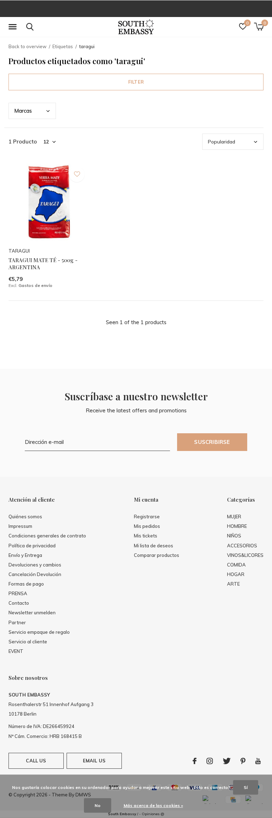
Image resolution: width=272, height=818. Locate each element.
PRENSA (17, 593)
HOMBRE (237, 526)
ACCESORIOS (242, 545)
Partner (17, 622)
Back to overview (27, 46)
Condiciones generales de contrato (47, 535)
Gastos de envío (35, 285)
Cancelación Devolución (34, 574)
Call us (36, 760)
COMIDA (236, 565)
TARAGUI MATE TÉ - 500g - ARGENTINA (43, 263)
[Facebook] (195, 761)
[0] (259, 26)
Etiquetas (62, 46)
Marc (23, 110)
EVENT (15, 651)
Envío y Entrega (25, 555)
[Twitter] (227, 761)
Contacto (18, 603)
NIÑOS (234, 535)
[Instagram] (209, 761)
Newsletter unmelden (32, 612)
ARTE (233, 584)
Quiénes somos (25, 516)
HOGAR (235, 574)
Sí (246, 787)
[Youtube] (258, 761)
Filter (136, 82)
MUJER (234, 516)
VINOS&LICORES (245, 555)
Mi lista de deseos (153, 545)
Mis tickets (145, 535)
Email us (94, 760)
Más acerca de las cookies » (153, 805)
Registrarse (147, 516)
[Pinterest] (242, 761)
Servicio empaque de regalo (39, 632)
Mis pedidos (147, 526)
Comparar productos (156, 555)
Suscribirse (212, 442)
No (98, 805)
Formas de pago (26, 584)
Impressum (20, 526)
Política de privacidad (32, 545)
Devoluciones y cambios (34, 565)
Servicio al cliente (27, 641)
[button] (13, 27)
